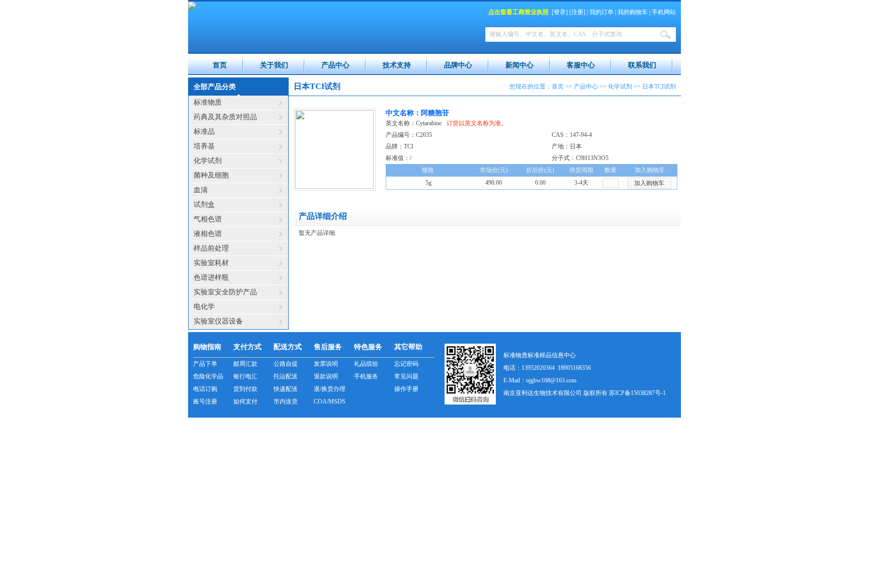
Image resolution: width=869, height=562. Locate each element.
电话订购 (205, 388)
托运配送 (286, 376)
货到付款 (245, 388)
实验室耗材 (211, 263)
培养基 (204, 146)
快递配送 (286, 388)
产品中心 (335, 65)
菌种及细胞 (211, 175)
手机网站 (664, 12)
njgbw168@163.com (551, 380)
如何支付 (245, 401)
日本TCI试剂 (659, 86)
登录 (560, 12)
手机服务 (366, 376)
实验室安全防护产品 (225, 292)
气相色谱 (208, 219)
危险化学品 (208, 376)
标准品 (204, 131)
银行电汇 (245, 376)
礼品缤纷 (366, 363)
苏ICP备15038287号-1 (637, 392)
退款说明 (326, 376)
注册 (577, 12)
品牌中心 (458, 65)
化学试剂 (208, 161)
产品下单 (205, 363)
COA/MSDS (329, 401)
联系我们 (642, 65)
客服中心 (581, 65)
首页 (220, 65)
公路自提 (286, 363)
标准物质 (208, 102)
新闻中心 (519, 65)
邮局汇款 (245, 363)
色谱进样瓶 (211, 277)
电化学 (204, 306)
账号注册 (205, 401)
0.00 (540, 182)
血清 (201, 190)
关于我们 (274, 65)
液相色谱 (208, 233)
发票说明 (326, 363)
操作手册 (406, 388)
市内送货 (286, 401)
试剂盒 (204, 204)
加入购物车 (649, 183)
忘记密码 (406, 363)
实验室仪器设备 (218, 321)
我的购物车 (633, 12)
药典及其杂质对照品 (225, 117)
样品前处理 (211, 248)
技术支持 (397, 65)
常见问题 (406, 376)
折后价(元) (540, 170)
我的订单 (601, 12)
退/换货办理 (329, 388)
